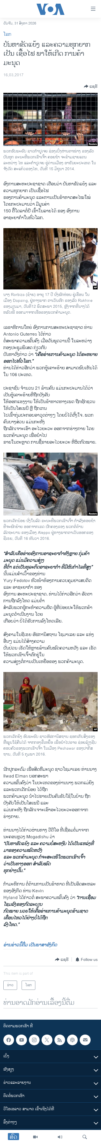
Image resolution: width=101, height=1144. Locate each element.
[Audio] (60, 1137)
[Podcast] (72, 1040)
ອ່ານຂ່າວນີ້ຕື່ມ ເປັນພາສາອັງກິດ (30, 945)
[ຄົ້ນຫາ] (84, 1137)
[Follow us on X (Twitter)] (47, 1040)
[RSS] (59, 1040)
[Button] (91, 86)
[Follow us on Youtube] (21, 1040)
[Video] (35, 1137)
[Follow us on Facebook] (8, 1040)
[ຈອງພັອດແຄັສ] (85, 1040)
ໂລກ (7, 34)
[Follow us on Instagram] (34, 1040)
